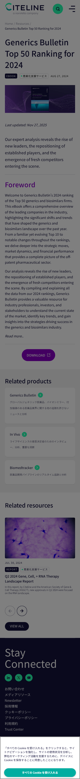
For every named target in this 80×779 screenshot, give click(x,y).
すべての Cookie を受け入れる (40, 772)
